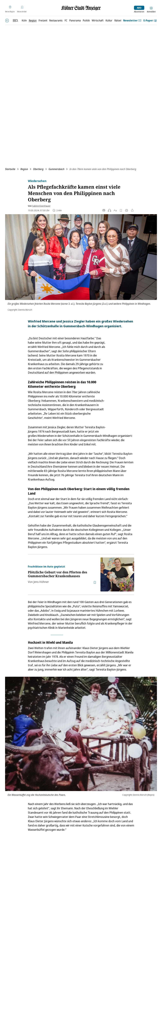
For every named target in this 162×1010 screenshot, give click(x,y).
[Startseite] (81, 8)
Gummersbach (56, 169)
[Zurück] (7, 21)
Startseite (10, 169)
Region (24, 169)
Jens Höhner (41, 582)
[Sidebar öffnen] (15, 20)
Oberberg (38, 169)
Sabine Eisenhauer (41, 205)
